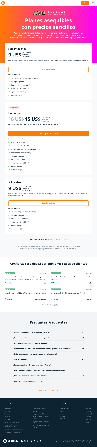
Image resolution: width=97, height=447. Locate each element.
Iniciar (93, 3)
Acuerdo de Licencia (38, 408)
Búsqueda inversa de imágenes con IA (11, 425)
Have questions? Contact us (48, 390)
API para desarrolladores (12, 422)
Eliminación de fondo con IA (13, 429)
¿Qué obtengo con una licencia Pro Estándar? (30, 343)
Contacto (60, 411)
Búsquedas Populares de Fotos (40, 422)
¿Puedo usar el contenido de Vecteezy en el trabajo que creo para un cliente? (41, 349)
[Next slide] (91, 286)
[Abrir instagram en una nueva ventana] (25, 441)
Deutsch (87, 417)
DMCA (34, 411)
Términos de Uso (59, 442)
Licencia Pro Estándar (45, 246)
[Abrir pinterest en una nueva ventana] (31, 441)
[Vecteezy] (3, 3)
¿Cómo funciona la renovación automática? (29, 376)
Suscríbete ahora (48, 69)
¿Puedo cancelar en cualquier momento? (28, 381)
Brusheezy (7, 408)
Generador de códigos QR (12, 432)
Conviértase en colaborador (62, 417)
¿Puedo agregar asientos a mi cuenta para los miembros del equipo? (38, 370)
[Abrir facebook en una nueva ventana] (22, 441)
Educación (7, 419)
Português (88, 414)
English (87, 408)
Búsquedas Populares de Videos (40, 426)
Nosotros (61, 414)
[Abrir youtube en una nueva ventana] (40, 441)
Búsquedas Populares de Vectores (40, 417)
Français (87, 419)
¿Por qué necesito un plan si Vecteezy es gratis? (30, 338)
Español (87, 411)
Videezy (6, 414)
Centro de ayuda (63, 408)
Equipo (40, 249)
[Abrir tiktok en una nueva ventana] (34, 441)
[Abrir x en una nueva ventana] (37, 441)
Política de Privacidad (72, 442)
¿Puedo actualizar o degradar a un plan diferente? (32, 365)
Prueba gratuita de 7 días (48, 134)
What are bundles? (20, 359)
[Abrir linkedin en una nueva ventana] (28, 441)
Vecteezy (7, 411)
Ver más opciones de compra (57, 239)
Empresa (47, 249)
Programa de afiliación (39, 414)
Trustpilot (55, 304)
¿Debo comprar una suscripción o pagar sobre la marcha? (34, 354)
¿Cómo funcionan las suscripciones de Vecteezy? (31, 332)
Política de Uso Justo (85, 442)
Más (86, 422)
